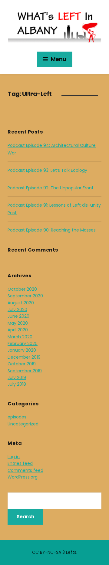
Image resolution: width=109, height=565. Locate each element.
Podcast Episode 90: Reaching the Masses (52, 230)
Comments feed (25, 470)
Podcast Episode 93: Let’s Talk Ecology (47, 170)
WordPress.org (23, 477)
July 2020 (17, 309)
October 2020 (22, 289)
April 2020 (18, 330)
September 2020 (25, 296)
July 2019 (17, 377)
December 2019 (24, 357)
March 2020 (20, 337)
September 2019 (25, 371)
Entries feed (20, 463)
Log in (14, 457)
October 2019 (22, 364)
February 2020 (23, 343)
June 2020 (18, 316)
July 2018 (17, 384)
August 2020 (21, 303)
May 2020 (18, 323)
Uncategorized (23, 424)
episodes (17, 417)
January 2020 (22, 350)
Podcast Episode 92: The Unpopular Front (51, 188)
